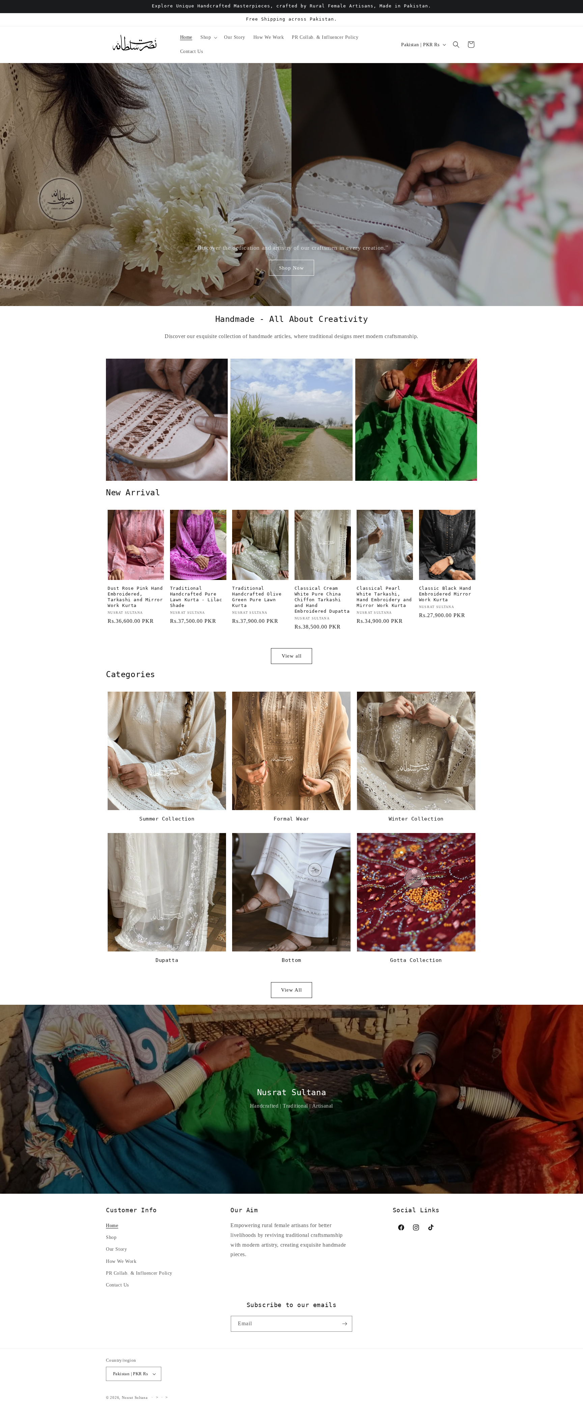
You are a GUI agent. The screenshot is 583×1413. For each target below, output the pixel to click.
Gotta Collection (416, 960)
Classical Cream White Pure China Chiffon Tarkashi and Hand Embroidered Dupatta (322, 600)
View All (291, 990)
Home (112, 1225)
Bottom (291, 960)
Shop (111, 1237)
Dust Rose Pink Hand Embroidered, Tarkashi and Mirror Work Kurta (135, 597)
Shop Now (291, 268)
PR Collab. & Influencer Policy (139, 1273)
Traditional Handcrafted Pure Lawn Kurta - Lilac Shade (196, 597)
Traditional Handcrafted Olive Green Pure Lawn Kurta (256, 597)
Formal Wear (291, 819)
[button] (208, 37)
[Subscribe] (344, 1324)
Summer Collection (166, 819)
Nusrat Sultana (135, 1397)
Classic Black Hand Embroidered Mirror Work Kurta (445, 594)
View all (292, 656)
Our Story (116, 1249)
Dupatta (167, 960)
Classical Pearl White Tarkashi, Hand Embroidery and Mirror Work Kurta (384, 597)
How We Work (121, 1261)
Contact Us (117, 1284)
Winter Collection (416, 819)
